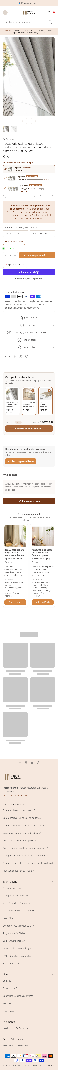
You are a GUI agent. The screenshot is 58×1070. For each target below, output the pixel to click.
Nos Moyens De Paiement (15, 1028)
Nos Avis (7, 1003)
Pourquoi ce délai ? (35, 218)
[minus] (5, 255)
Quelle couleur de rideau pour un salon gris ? (25, 848)
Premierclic (49, 1065)
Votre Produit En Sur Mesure (17, 903)
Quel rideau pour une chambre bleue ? (22, 833)
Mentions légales (11, 963)
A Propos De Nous (12, 888)
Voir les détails (15, 602)
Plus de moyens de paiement (29, 278)
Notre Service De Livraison (16, 1045)
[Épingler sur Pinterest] (27, 356)
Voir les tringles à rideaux (21, 461)
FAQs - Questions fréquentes (17, 956)
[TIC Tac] (38, 762)
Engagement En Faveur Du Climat (19, 926)
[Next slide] (33, 121)
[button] (37, 255)
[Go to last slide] (25, 121)
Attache (33, 227)
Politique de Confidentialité (16, 895)
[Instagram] (32, 762)
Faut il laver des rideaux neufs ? (18, 870)
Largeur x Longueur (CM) (15, 227)
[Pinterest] (26, 762)
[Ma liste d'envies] (54, 12)
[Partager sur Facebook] (15, 356)
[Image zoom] (29, 76)
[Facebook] (20, 762)
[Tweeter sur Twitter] (21, 356)
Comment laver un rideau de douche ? (22, 818)
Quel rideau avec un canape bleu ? (20, 840)
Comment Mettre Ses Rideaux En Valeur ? (23, 825)
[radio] (29, 169)
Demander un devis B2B (15, 795)
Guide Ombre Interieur (14, 941)
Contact (7, 981)
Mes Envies (8, 1011)
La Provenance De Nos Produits (18, 910)
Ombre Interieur (19, 1065)
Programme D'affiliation (14, 933)
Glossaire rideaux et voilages (17, 948)
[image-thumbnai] (6, 129)
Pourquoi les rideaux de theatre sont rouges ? (25, 855)
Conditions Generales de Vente (18, 996)
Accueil (8, 30)
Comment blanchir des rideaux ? (19, 810)
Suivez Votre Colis (12, 988)
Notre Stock (9, 918)
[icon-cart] (48, 12)
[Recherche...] (50, 22)
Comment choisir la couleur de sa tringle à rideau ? (28, 863)
